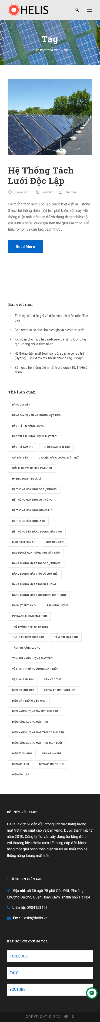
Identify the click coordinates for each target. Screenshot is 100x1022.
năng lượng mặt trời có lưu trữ (35, 573)
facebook (19, 956)
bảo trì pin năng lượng (28, 425)
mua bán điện (54, 542)
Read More (25, 247)
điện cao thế (52, 679)
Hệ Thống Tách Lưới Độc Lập (41, 175)
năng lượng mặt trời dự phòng (34, 584)
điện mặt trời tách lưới (60, 690)
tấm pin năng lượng (26, 647)
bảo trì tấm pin (22, 447)
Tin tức (71, 192)
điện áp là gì (20, 764)
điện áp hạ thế (51, 753)
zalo (14, 973)
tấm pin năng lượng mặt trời (32, 658)
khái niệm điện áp (23, 542)
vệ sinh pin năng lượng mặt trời (34, 668)
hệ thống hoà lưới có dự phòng (34, 489)
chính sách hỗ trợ (56, 447)
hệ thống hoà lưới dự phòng (32, 499)
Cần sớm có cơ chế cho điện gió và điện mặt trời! (49, 330)
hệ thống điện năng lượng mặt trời (37, 531)
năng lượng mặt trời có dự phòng (36, 563)
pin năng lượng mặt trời (29, 616)
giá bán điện (20, 457)
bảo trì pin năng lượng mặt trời (34, 436)
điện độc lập (20, 774)
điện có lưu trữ (23, 690)
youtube (17, 989)
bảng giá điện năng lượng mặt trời (36, 415)
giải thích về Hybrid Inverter (32, 468)
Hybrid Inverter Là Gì (26, 478)
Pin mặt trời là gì (24, 605)
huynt (48, 192)
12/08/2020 (22, 192)
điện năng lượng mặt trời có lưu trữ (38, 732)
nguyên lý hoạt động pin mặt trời (36, 552)
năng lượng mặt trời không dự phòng (39, 595)
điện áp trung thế (51, 764)
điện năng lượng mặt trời (30, 721)
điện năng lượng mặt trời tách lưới (37, 742)
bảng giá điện (21, 404)
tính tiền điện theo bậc (28, 637)
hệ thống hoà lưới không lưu (32, 510)
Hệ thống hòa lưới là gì (28, 521)
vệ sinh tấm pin (22, 679)
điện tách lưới (22, 753)
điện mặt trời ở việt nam (29, 700)
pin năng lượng (57, 605)
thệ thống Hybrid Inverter (30, 626)
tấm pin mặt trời (66, 637)
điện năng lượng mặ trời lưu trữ (35, 711)
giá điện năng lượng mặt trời (59, 457)
